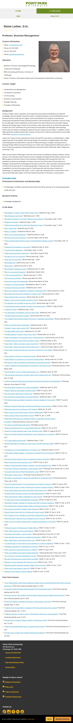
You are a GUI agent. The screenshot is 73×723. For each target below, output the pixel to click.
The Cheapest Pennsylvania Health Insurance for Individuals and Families (29, 319)
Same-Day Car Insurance (13, 260)
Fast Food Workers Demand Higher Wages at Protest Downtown (26, 506)
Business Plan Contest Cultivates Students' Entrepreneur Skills (25, 620)
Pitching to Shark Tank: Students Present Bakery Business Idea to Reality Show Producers (35, 595)
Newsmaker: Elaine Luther (13, 475)
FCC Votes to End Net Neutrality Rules (17, 425)
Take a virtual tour (12, 692)
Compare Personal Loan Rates (15, 288)
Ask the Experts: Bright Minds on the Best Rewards (22, 397)
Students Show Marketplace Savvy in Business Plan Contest (24, 627)
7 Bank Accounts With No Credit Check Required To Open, (24, 225)
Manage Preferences (62, 719)
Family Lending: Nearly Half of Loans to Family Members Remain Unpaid (29, 241)
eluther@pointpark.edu (16, 54)
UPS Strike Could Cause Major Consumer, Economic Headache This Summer (30, 400)
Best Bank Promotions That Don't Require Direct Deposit (24, 219)
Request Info (55, 16)
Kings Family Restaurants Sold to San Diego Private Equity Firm (25, 490)
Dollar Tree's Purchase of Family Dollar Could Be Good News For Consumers (30, 522)
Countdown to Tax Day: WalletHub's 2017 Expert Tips (22, 450)
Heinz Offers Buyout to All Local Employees (19, 531)
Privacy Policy (10, 667)
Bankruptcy (8, 266)
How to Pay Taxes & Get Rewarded (16, 281)
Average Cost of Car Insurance (15, 256)
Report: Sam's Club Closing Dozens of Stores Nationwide (23, 412)
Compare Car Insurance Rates (15, 285)
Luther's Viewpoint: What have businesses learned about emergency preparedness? (33, 381)
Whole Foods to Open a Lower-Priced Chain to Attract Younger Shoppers (29, 487)
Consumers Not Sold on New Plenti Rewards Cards (21, 472)
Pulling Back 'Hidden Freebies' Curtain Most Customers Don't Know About (29, 453)
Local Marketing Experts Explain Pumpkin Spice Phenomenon (25, 306)
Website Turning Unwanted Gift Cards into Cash (21, 562)
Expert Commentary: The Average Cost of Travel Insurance (24, 338)
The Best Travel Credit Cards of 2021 (17, 328)
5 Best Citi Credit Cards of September (17, 325)
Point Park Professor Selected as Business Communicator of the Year (28, 602)
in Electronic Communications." (21, 134)
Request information (12, 682)
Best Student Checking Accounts (15, 269)
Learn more (31, 719)
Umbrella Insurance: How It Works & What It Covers (22, 341)
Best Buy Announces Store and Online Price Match (21, 559)
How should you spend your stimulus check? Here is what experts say (28, 375)
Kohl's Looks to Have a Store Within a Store (19, 416)
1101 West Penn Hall (15, 45)
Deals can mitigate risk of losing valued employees (21, 553)
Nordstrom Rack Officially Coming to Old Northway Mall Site (25, 494)
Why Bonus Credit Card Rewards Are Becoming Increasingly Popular (27, 363)
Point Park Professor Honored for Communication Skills (23, 469)
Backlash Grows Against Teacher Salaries (18, 572)
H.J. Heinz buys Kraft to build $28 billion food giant (21, 500)
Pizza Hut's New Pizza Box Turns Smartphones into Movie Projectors (28, 484)
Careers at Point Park (13, 653)
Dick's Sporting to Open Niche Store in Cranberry (21, 550)
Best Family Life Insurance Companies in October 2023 (23, 294)
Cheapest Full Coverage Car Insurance (17, 247)
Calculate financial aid (13, 697)
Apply (18, 16)
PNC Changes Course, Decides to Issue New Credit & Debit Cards (26, 515)
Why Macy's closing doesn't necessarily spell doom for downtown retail (28, 478)
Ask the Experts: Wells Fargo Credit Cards (18, 394)
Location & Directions (13, 657)
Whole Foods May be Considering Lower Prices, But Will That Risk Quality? (29, 444)
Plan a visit (9, 687)
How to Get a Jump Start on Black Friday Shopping (21, 509)
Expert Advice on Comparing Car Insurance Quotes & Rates (24, 359)
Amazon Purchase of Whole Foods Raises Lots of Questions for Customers (29, 434)
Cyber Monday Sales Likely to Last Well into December (23, 537)
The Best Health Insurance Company (17, 316)
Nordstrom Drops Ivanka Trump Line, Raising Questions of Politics (27, 459)
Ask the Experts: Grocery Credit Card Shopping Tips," (22, 372)
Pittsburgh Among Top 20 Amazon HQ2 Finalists (21, 409)
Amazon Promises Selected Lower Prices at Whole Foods (23, 431)
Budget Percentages (11, 222)
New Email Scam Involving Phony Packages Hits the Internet (25, 518)
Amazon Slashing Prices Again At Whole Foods (20, 391)
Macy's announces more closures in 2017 (18, 462)
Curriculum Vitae (9, 178)
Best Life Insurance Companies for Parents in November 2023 (25, 291)
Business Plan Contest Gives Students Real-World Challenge (25, 633)
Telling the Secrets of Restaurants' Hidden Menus (21, 528)
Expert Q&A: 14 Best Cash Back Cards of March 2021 (22, 347)
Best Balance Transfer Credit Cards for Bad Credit (21, 213)
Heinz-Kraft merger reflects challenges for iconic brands (23, 497)
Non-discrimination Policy (14, 662)
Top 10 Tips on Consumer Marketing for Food (20, 556)
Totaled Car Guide (11, 309)
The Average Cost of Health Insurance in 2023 (20, 303)
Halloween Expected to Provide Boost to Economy (21, 547)
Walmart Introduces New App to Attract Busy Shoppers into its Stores (28, 406)
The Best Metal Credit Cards (14, 331)
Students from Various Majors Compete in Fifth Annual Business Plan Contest (31, 608)
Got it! (49, 719)
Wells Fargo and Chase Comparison (17, 253)
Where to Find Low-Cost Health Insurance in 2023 (21, 300)
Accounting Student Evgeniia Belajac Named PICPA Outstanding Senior (28, 589)
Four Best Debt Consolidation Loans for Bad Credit (22, 313)
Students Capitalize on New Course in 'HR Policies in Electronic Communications (31, 614)
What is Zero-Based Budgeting (15, 235)
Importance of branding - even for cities (18, 534)
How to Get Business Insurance (15, 297)
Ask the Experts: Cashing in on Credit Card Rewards (22, 387)
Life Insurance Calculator (13, 278)
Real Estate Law (10, 263)
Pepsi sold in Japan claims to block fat (17, 568)
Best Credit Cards (10, 228)
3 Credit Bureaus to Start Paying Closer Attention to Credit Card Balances (29, 543)
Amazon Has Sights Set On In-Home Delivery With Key (23, 428)
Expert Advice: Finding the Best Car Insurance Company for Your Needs (28, 350)
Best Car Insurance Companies (15, 272)
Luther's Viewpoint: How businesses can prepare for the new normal (27, 366)
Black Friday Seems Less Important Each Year (20, 540)
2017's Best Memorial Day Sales (15, 441)
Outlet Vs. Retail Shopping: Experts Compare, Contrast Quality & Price (28, 465)
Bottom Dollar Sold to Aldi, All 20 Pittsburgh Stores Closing (24, 512)
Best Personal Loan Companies (15, 238)
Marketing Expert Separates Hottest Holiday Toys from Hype (25, 565)
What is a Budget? (11, 231)
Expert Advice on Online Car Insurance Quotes (20, 356)
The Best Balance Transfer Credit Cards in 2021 (20, 334)
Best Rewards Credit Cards (13, 216)
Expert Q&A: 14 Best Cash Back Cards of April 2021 (21, 344)
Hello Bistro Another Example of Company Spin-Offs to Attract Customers (29, 503)
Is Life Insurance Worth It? (13, 275)
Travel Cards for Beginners (14, 250)
